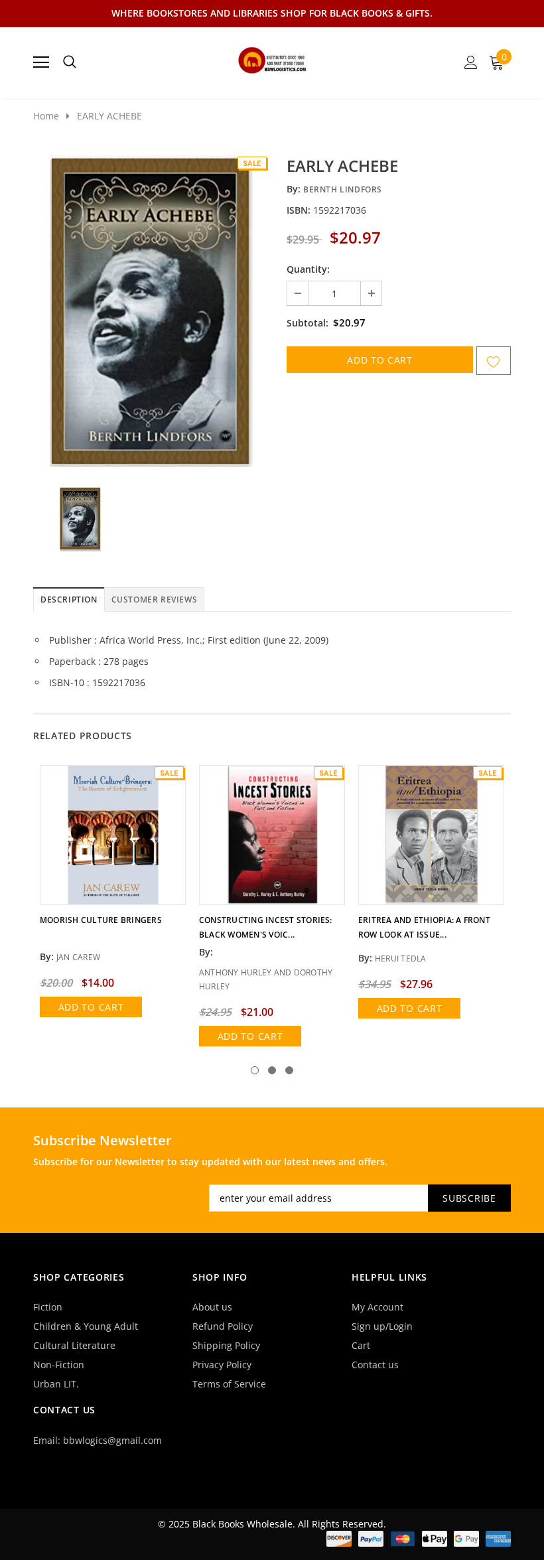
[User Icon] (471, 62)
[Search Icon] (69, 62)
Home (46, 115)
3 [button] (289, 1070)
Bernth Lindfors (342, 189)
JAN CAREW (78, 957)
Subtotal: (307, 323)
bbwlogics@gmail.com (112, 1440)
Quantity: (308, 269)
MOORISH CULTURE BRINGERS (101, 920)
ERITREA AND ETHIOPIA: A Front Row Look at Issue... (424, 927)
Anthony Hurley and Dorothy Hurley (265, 979)
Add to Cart (91, 1007)
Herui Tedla (401, 958)
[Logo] (272, 58)
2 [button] (272, 1070)
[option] (151, 311)
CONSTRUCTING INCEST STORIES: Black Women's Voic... (265, 927)
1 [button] (255, 1070)
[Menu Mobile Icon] (41, 62)
